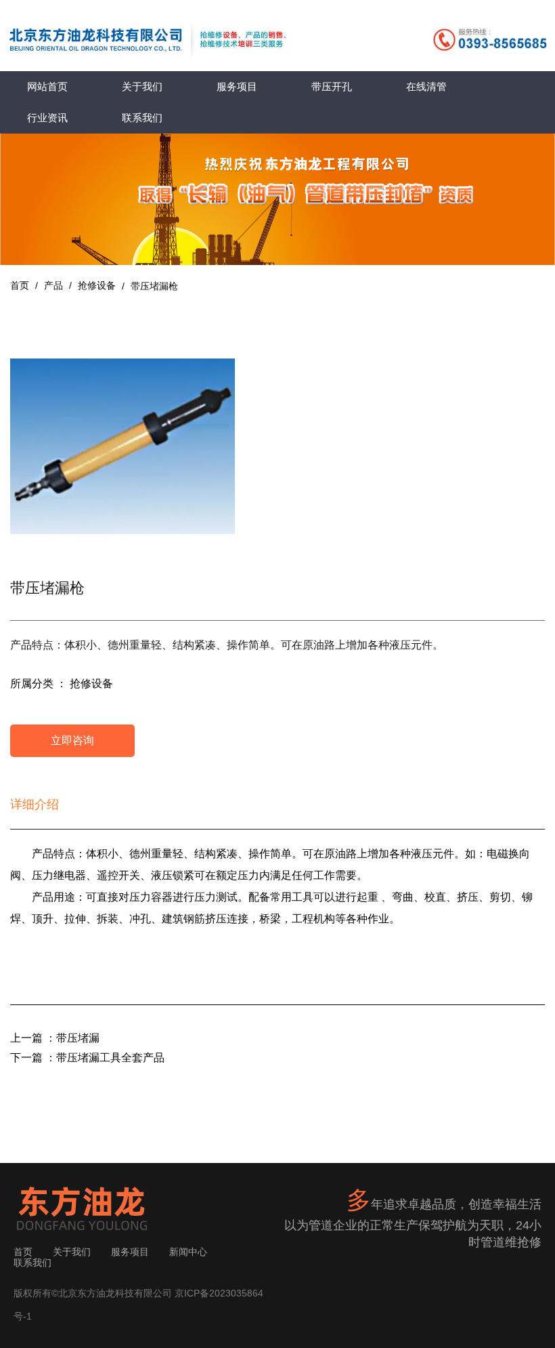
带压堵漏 (77, 1038)
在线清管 (426, 86)
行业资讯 (47, 117)
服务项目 (237, 86)
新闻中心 (188, 1251)
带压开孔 (331, 86)
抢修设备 (97, 285)
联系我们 (142, 117)
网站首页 (47, 86)
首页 (21, 285)
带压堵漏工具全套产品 (110, 1057)
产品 (53, 285)
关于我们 (142, 86)
